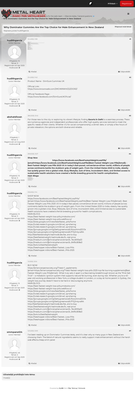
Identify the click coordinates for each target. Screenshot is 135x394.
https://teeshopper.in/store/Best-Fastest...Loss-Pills (51, 247)
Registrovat (127, 4)
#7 (130, 331)
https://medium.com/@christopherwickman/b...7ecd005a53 (55, 240)
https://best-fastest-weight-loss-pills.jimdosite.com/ (51, 216)
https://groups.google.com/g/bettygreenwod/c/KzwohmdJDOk (57, 229)
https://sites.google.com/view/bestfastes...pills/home (52, 222)
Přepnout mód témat (123, 27)
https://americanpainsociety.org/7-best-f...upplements (52, 268)
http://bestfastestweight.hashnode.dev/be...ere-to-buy (52, 234)
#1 (130, 39)
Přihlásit (112, 4)
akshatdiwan (14, 117)
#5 (130, 192)
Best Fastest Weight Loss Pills (42, 165)
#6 (130, 261)
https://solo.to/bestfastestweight (43, 245)
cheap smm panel (46, 340)
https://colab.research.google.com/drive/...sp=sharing (52, 224)
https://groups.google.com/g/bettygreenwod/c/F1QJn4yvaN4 (56, 232)
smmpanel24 (14, 332)
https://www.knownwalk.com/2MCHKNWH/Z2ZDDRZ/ (52, 89)
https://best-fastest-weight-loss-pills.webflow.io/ (50, 219)
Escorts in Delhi (95, 119)
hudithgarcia (23, 31)
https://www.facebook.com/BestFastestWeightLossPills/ (79, 160)
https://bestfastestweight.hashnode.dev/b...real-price (52, 237)
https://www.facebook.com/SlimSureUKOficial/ (49, 97)
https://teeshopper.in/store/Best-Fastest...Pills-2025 (51, 250)
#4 (130, 154)
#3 (130, 116)
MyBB (61, 388)
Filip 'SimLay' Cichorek (76, 388)
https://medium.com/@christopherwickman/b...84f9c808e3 (55, 242)
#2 (130, 77)
